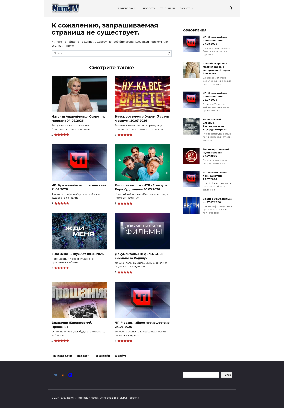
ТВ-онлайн (167, 8)
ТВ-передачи (126, 8)
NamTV (71, 397)
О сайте (185, 8)
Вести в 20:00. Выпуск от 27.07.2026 (217, 200)
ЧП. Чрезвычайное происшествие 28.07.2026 (215, 96)
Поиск (227, 374)
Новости (149, 8)
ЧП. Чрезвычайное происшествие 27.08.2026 (215, 40)
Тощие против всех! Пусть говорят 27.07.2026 (216, 152)
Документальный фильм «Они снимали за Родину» (139, 256)
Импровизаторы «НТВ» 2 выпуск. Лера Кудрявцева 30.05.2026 (141, 187)
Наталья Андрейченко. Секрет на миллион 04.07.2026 (79, 118)
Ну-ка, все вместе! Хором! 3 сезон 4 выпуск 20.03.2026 (142, 118)
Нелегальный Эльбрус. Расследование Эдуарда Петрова (214, 124)
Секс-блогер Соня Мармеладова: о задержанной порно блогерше (216, 68)
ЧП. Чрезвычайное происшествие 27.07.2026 (215, 176)
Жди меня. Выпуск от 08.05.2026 (78, 254)
